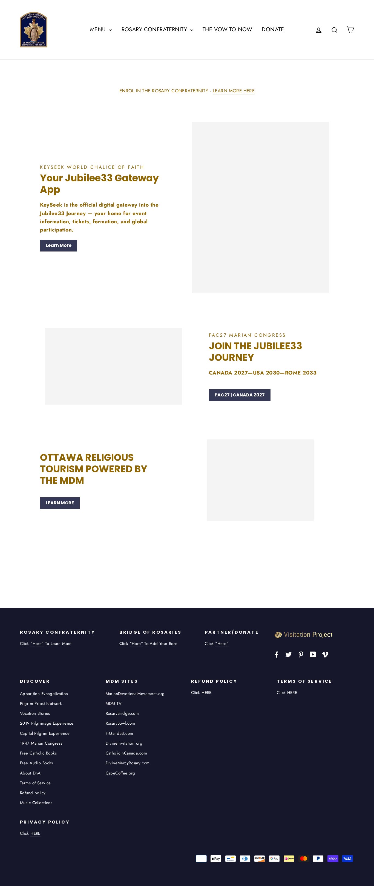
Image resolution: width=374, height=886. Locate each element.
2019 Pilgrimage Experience (46, 723)
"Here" (37, 644)
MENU (99, 29)
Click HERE (201, 693)
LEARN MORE (60, 503)
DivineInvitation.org (124, 743)
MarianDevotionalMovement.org (135, 694)
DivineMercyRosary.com (128, 763)
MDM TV (114, 704)
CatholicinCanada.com (126, 753)
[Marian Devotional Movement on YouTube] (313, 654)
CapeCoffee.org (120, 773)
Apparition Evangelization (44, 694)
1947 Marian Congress (41, 743)
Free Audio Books (36, 763)
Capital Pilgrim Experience (45, 733)
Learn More (58, 245)
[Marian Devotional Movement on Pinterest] (301, 654)
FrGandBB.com (119, 733)
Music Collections (36, 803)
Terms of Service (35, 783)
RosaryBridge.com (122, 713)
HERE (292, 693)
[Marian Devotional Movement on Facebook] (276, 654)
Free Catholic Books (38, 753)
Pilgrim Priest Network (41, 704)
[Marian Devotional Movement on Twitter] (288, 654)
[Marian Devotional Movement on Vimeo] (325, 654)
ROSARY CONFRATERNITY (155, 29)
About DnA (30, 773)
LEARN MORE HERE (234, 90)
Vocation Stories (35, 713)
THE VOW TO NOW (227, 29)
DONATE (273, 29)
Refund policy (33, 793)
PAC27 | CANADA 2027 (240, 395)
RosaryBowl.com (120, 723)
